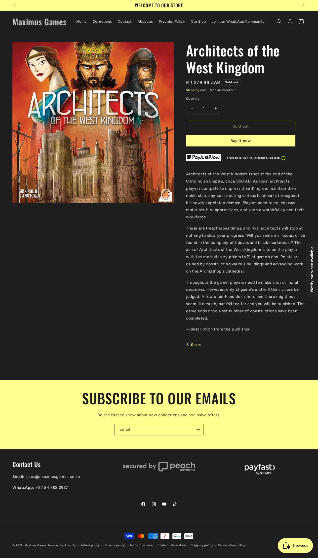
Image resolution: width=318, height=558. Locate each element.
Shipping (192, 90)
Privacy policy (115, 545)
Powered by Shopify (61, 545)
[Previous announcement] (14, 5)
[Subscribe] (198, 429)
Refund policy (90, 545)
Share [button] (196, 345)
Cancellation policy (231, 545)
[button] (279, 21)
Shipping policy (202, 545)
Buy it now (241, 141)
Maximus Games (36, 545)
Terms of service (141, 545)
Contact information (172, 545)
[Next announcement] (303, 5)
